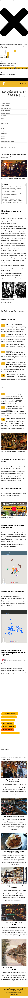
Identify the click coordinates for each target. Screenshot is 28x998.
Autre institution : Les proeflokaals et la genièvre (13, 193)
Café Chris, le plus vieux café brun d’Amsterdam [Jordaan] (14, 923)
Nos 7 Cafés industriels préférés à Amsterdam (14, 816)
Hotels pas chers (22, 988)
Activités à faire (5, 121)
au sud (16, 250)
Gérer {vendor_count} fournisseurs (8, 63)
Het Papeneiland (9, 334)
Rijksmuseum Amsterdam (9, 716)
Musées (2, 118)
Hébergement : (10, 988)
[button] (14, 22)
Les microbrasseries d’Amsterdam (10, 194)
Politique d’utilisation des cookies (8, 74)
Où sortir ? (3, 128)
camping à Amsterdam (20, 670)
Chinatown (5, 401)
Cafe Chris (8, 324)
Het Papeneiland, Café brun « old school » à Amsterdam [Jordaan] (14, 780)
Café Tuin (8, 374)
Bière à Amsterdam (7, 723)
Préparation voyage (5, 113)
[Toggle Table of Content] (23, 185)
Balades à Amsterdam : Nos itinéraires (11, 199)
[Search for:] (25, 84)
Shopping (3, 136)
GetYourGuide (10, 302)
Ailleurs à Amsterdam (10, 191)
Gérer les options (4, 60)
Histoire (3, 138)
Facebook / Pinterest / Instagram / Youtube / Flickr (14, 992)
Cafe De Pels (8, 362)
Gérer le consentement (5, 997)
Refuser (7, 68)
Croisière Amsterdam (8, 720)
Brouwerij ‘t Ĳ (10, 275)
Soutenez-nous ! (4, 988)
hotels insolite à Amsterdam (7, 673)
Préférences (12, 68)
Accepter (2, 68)
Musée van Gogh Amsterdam (10, 713)
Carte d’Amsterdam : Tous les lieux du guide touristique (12, 197)
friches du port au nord (6, 250)
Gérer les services (5, 61)
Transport (14, 989)
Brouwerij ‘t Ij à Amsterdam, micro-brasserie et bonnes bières (14, 886)
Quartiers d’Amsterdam (6, 108)
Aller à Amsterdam (5, 105)
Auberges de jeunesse (16, 988)
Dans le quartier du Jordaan (11, 189)
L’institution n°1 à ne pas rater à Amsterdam (12, 186)
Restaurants (4, 133)
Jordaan (18, 235)
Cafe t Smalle (9, 351)
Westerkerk (23, 327)
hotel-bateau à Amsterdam (7, 672)
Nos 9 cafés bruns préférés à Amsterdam (12, 188)
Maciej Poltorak (8, 146)
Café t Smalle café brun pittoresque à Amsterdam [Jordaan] (14, 968)
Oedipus (15, 275)
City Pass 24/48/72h (8, 729)
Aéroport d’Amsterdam (9, 726)
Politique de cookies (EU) (10, 990)
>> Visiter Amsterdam (5, 103)
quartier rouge (19, 399)
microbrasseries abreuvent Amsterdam (14, 493)
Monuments (3, 115)
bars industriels (13, 248)
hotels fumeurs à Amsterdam (19, 672)
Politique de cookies (5, 72)
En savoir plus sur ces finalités (7, 65)
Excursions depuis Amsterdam (7, 141)
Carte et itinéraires (20, 989)
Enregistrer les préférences (21, 68)
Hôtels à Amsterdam (5, 110)
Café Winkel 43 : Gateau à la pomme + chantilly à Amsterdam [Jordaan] (14, 852)
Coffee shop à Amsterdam (6, 126)
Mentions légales (17, 990)
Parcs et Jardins (4, 123)
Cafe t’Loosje (9, 393)
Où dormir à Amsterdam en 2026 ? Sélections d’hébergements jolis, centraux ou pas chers (12, 201)
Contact (11, 989)
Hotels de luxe (6, 989)
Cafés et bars (4, 131)
